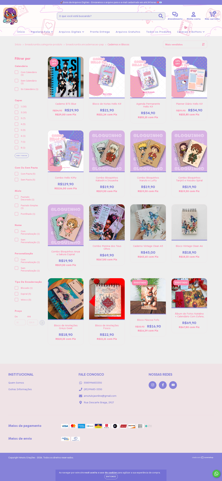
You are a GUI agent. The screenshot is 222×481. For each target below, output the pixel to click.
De (16, 316)
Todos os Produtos (158, 31)
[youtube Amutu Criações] (15, 2)
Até (29, 316)
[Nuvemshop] (203, 458)
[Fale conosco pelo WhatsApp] (216, 474)
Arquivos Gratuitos (128, 31)
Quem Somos (16, 382)
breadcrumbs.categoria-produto (43, 44)
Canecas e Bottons (190, 31)
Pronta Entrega (100, 31)
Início (21, 31)
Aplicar (42, 322)
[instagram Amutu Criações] (5, 2)
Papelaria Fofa (41, 31)
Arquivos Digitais (70, 31)
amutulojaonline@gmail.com (100, 395)
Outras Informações (20, 389)
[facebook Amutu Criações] (10, 2)
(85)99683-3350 (93, 389)
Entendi (111, 476)
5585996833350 (93, 382)
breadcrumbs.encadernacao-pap (85, 44)
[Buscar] (161, 16)
